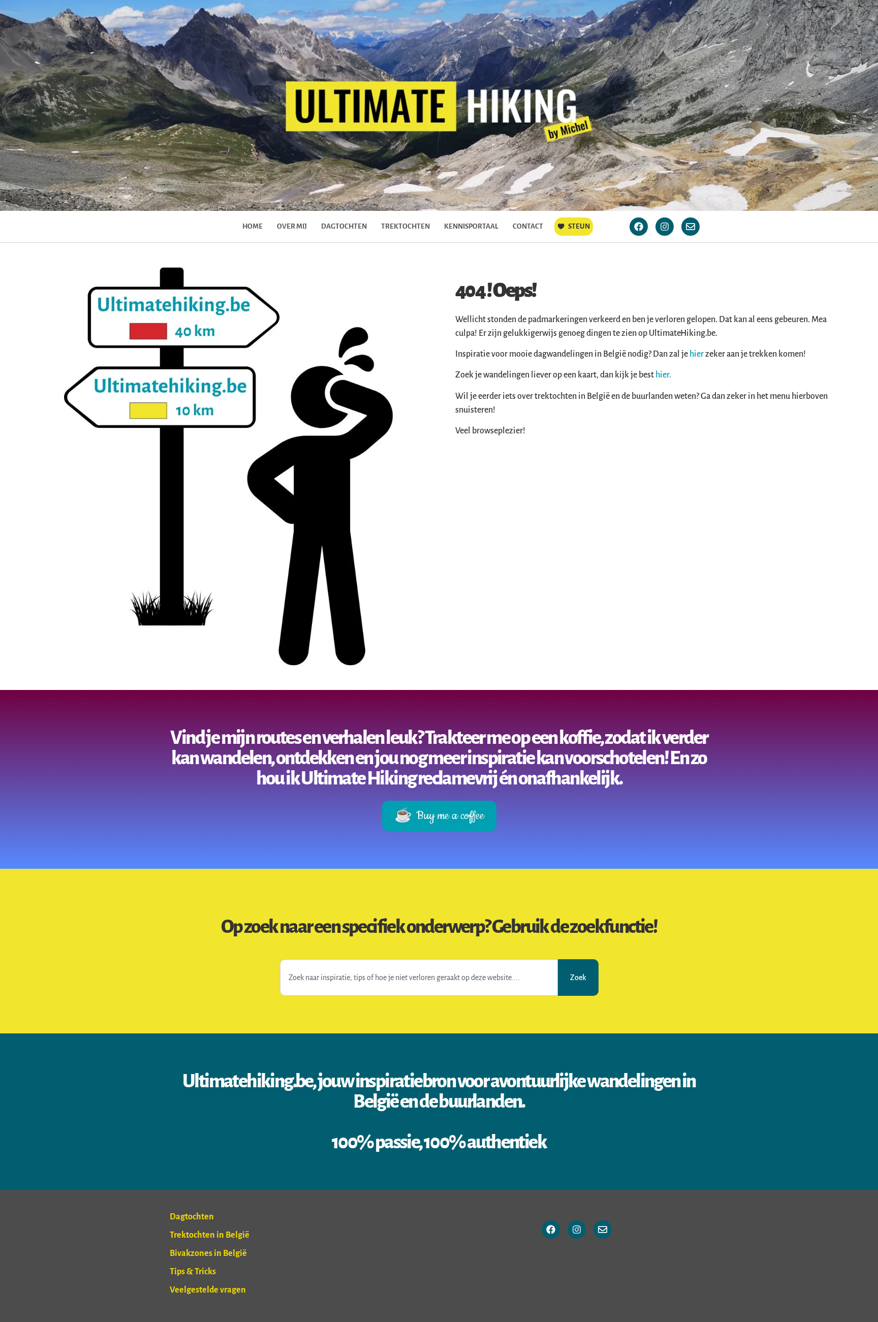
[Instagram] (664, 226)
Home (252, 226)
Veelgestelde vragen (208, 1290)
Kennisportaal (471, 226)
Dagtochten (344, 226)
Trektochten (405, 226)
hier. (663, 375)
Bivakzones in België (208, 1253)
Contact (528, 226)
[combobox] (419, 977)
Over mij (292, 226)
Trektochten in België (209, 1235)
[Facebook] (639, 226)
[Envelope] (690, 226)
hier (697, 354)
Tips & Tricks (193, 1271)
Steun (579, 226)
